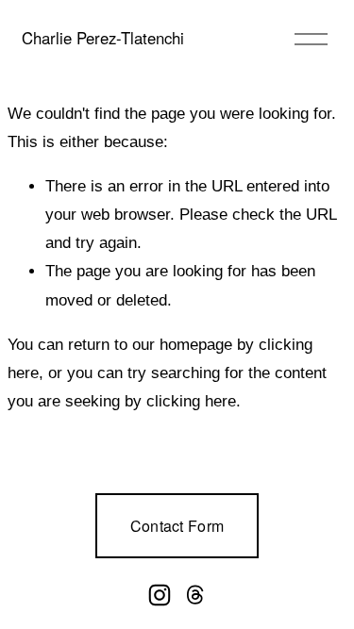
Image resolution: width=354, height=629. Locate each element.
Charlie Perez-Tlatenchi (103, 37)
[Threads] (195, 595)
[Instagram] (159, 595)
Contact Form (177, 526)
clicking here (191, 401)
